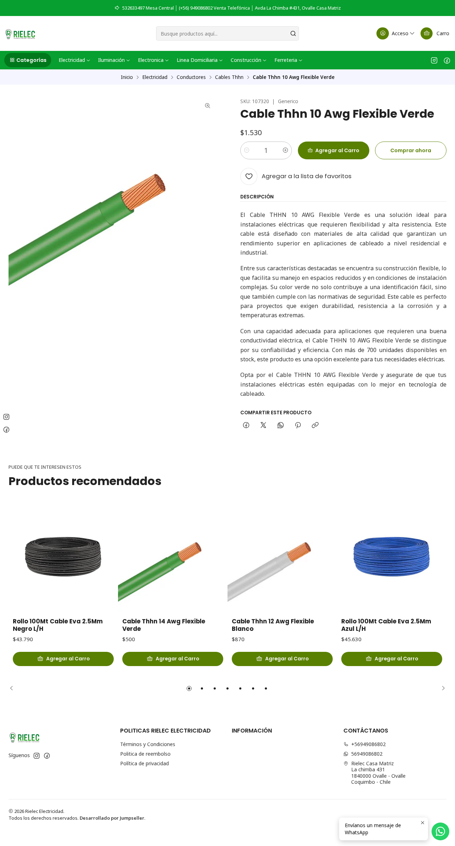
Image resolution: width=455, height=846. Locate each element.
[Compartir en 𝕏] (263, 425)
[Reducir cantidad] (247, 150)
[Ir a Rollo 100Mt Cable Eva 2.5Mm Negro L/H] (63, 557)
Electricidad (154, 77)
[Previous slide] (14, 688)
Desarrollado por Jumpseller (112, 818)
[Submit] (293, 33)
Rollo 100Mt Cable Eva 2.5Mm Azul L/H (386, 625)
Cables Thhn (229, 77)
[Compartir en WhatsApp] (281, 425)
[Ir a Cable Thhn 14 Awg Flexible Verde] (173, 557)
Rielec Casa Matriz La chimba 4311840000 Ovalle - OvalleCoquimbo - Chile (378, 773)
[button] (27, 60)
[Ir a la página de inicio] (20, 33)
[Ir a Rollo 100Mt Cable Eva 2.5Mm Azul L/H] (391, 557)
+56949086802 (368, 744)
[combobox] (227, 33)
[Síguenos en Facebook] (447, 60)
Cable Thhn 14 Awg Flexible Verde (163, 625)
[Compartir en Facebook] (246, 425)
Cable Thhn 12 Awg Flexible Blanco (273, 625)
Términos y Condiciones (147, 744)
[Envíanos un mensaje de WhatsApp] (440, 831)
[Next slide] (441, 688)
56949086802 (366, 753)
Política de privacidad (144, 763)
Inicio (127, 77)
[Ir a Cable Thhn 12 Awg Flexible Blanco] (282, 557)
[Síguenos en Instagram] (434, 60)
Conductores (191, 77)
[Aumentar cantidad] (285, 150)
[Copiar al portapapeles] (315, 425)
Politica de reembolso (145, 753)
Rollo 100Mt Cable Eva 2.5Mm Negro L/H (58, 625)
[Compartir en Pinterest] (298, 425)
